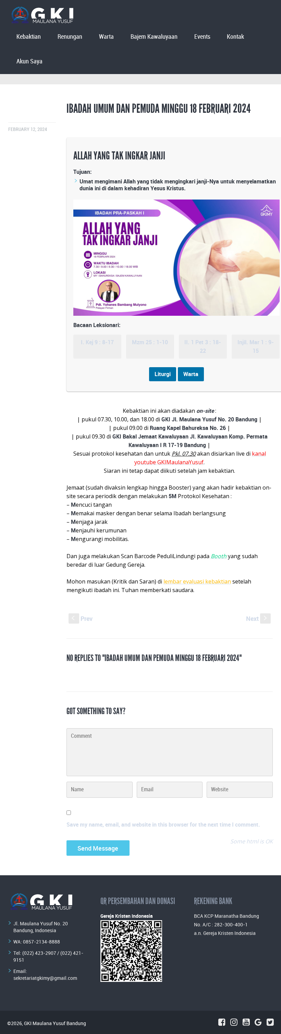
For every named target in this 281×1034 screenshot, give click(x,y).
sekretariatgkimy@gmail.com (45, 978)
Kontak (235, 37)
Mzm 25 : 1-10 (150, 342)
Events (202, 37)
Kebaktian (28, 37)
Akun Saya (29, 61)
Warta (106, 37)
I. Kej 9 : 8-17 (97, 342)
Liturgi (163, 374)
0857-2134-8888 (41, 941)
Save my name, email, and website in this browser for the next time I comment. (163, 824)
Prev (82, 618)
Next (257, 618)
